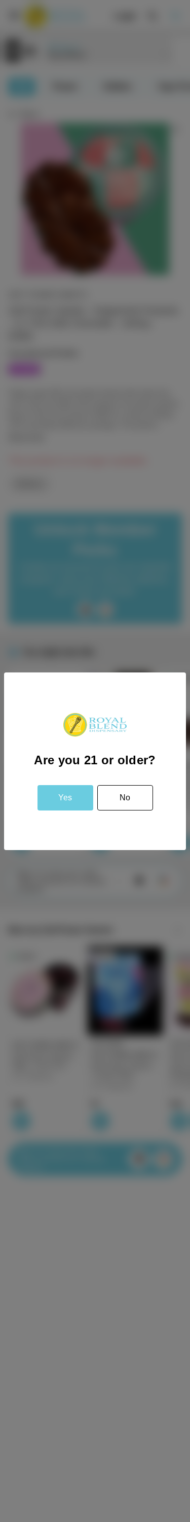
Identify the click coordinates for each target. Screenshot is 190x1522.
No (125, 797)
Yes (65, 797)
